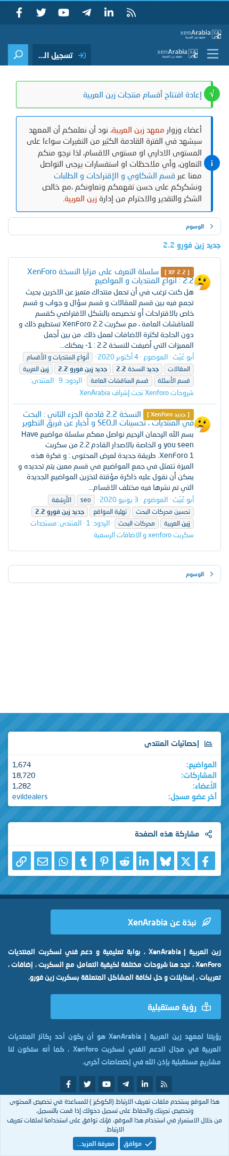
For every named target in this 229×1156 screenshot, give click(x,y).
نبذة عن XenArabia (162, 922)
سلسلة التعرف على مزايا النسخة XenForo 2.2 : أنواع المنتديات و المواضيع (110, 275)
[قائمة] (210, 53)
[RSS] (131, 12)
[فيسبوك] (206, 860)
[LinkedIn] (145, 860)
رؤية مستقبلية (172, 1007)
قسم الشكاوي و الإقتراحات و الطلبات (114, 175)
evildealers (30, 796)
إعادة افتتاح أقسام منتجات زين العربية (142, 94)
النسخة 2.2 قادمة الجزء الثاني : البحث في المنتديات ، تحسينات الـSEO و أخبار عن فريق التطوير (108, 418)
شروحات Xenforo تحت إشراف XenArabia (136, 392)
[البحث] (18, 54)
